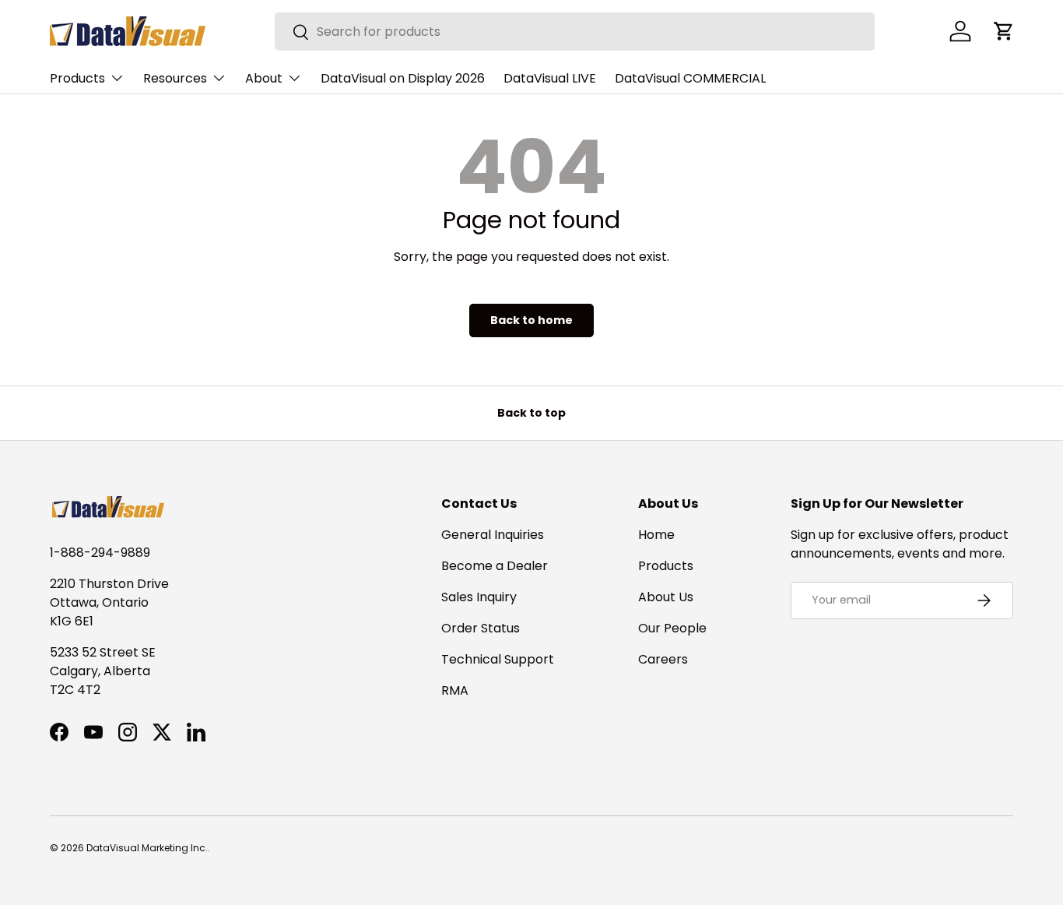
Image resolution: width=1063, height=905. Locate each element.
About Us (665, 597)
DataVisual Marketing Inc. (147, 847)
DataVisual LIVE (549, 78)
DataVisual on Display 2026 (403, 78)
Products (77, 78)
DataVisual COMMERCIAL (690, 78)
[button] (1004, 31)
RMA (454, 690)
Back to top (531, 413)
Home (656, 535)
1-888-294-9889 (100, 553)
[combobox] (575, 31)
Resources (175, 78)
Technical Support (497, 659)
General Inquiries (492, 535)
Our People (672, 628)
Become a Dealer (494, 566)
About (263, 78)
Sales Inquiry (479, 597)
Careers (663, 659)
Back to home (531, 320)
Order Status (480, 628)
